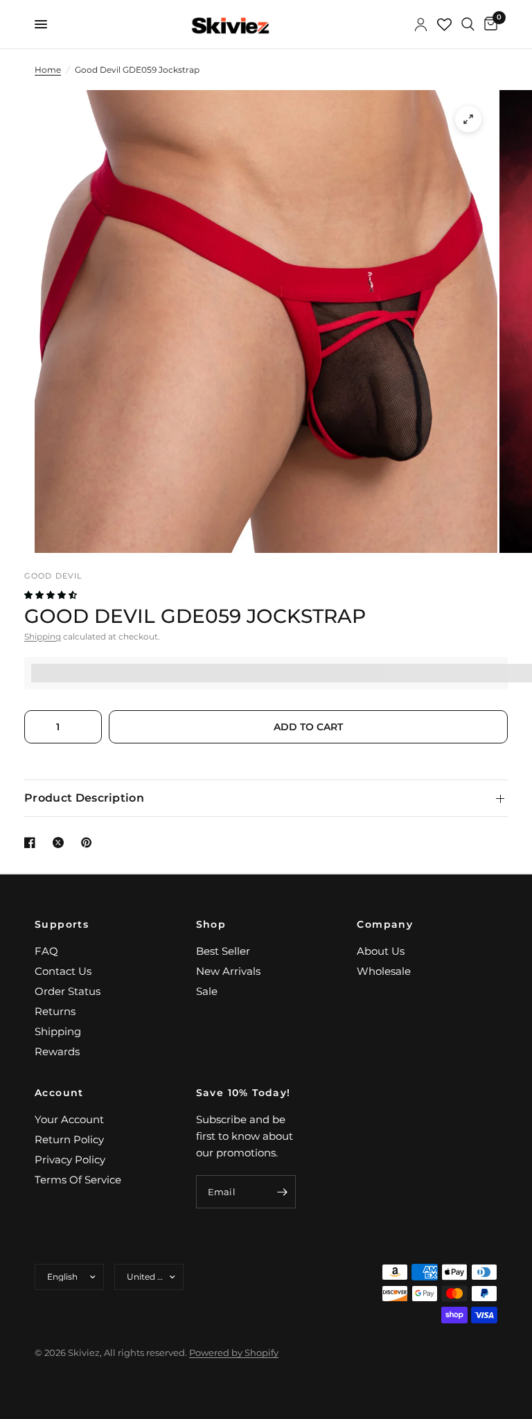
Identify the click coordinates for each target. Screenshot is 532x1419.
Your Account (69, 1119)
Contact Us (63, 971)
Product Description (84, 797)
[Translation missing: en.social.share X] (61, 842)
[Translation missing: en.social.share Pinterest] (89, 842)
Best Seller (223, 951)
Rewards (57, 1051)
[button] (51, 595)
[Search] (467, 24)
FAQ (46, 951)
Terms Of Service (78, 1179)
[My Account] (420, 24)
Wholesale (384, 971)
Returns (55, 1011)
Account (59, 1093)
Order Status (67, 991)
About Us (381, 951)
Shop (211, 924)
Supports (62, 924)
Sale (207, 991)
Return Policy (69, 1139)
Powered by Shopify (233, 1352)
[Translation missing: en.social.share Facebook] (32, 842)
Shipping (42, 636)
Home (48, 69)
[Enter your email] (282, 1191)
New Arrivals (228, 971)
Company (385, 924)
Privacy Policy (70, 1159)
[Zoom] (468, 119)
